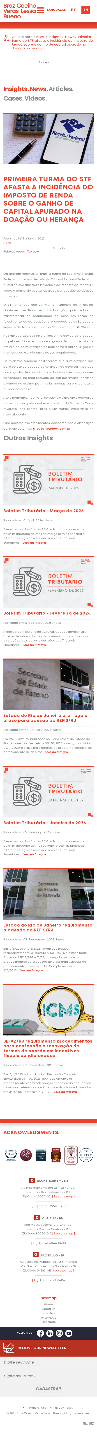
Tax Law (33, 251)
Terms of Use (37, 1408)
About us (48, 1309)
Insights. (16, 89)
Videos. (35, 99)
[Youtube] (68, 1331)
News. (39, 89)
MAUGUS (88, 1423)
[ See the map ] (63, 1196)
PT (73, 9)
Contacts (49, 1322)
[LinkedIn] (49, 1331)
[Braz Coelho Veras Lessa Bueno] (19, 10)
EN (85, 9)
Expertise (48, 1313)
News (7, 243)
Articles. (61, 89)
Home (48, 1304)
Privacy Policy (63, 1408)
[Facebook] (40, 1331)
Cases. (13, 99)
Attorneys (48, 1318)
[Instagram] (59, 1331)
